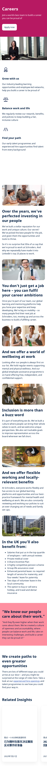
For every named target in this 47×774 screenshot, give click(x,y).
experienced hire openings (26, 681)
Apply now (9, 27)
